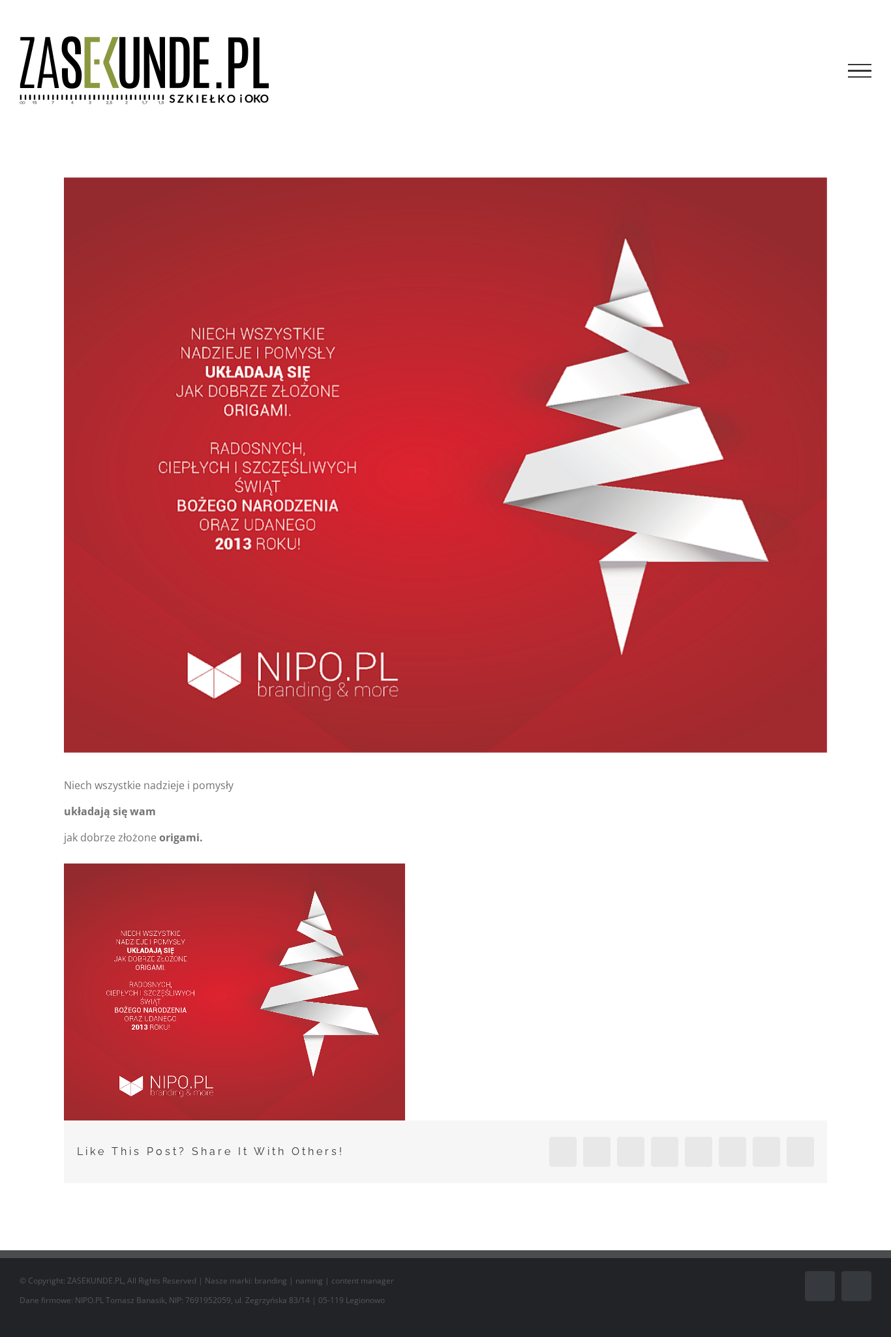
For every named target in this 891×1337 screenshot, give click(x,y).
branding (270, 1280)
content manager (362, 1280)
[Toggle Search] (815, 70)
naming (309, 1280)
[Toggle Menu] (859, 71)
